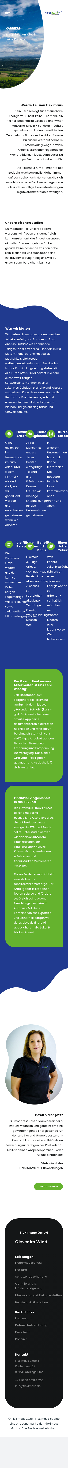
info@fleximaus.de (28, 1386)
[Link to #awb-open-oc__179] (21, 13)
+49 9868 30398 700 (29, 1380)
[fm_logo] (54, 12)
